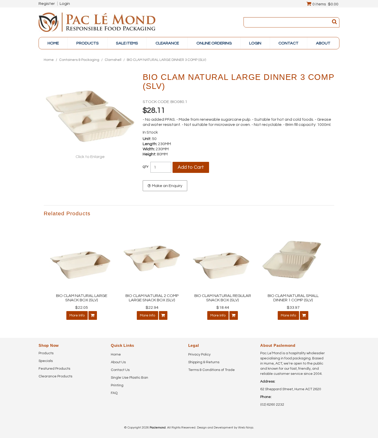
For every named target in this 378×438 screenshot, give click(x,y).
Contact (288, 43)
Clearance (167, 43)
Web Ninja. (246, 427)
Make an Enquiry (167, 186)
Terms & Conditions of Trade (211, 370)
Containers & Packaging (79, 60)
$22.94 (152, 307)
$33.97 (293, 307)
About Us (118, 362)
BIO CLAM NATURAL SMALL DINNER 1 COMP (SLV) (293, 298)
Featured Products (54, 368)
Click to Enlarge (90, 157)
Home (53, 43)
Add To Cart (92, 315)
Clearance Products (55, 376)
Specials (46, 361)
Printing (117, 385)
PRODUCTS (87, 43)
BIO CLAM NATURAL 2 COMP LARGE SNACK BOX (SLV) (152, 298)
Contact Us (120, 370)
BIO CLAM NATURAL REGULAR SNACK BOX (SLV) (222, 298)
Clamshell (113, 60)
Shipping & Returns (203, 362)
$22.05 (81, 307)
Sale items (127, 43)
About (323, 43)
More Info (77, 315)
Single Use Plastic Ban (129, 377)
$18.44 (222, 307)
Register (47, 4)
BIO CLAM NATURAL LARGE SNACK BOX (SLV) (81, 298)
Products (46, 353)
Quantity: (145, 167)
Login (65, 4)
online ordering (214, 43)
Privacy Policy (199, 354)
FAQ (114, 393)
